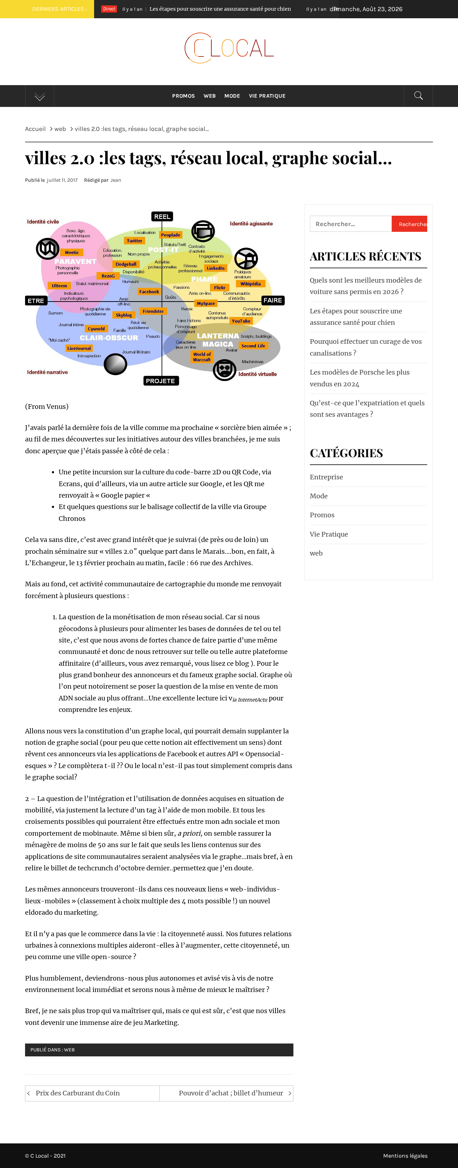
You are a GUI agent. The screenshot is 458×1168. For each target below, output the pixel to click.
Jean (116, 180)
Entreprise (326, 477)
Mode (232, 96)
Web (210, 96)
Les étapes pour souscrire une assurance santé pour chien (179, 9)
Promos (183, 96)
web (69, 1050)
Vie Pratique (267, 96)
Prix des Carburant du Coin (78, 1093)
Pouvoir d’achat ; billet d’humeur (231, 1093)
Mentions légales (405, 1155)
